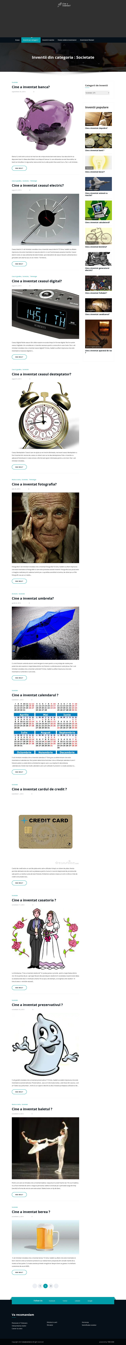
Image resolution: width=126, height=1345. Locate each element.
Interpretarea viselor (19, 1326)
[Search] (109, 40)
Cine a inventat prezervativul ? (37, 1004)
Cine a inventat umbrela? (33, 598)
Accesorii (14, 594)
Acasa (17, 40)
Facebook (52, 1301)
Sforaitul (50, 1325)
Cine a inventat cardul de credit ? (39, 789)
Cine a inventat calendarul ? (35, 695)
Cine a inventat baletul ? (32, 1109)
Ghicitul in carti (52, 1322)
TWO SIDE (110, 1342)
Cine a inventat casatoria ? (34, 900)
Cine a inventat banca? (31, 87)
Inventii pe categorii (30, 40)
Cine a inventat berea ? (31, 1212)
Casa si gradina (16, 181)
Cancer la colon (17, 1329)
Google (90, 1301)
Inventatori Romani (87, 40)
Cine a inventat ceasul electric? (38, 185)
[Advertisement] (63, 22)
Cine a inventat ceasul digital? (37, 281)
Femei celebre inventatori (67, 40)
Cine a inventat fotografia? (34, 484)
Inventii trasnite (48, 40)
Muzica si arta (16, 479)
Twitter (65, 1301)
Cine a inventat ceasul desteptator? (41, 374)
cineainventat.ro (27, 1342)
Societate (15, 82)
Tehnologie (33, 181)
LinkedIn (77, 1301)
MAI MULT (19, 168)
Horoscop (85, 1322)
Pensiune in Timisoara (19, 1323)
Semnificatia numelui (89, 1325)
